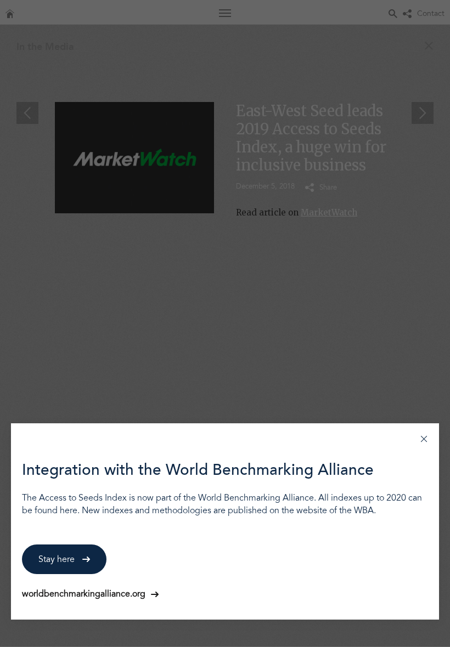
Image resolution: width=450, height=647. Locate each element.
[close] (424, 438)
